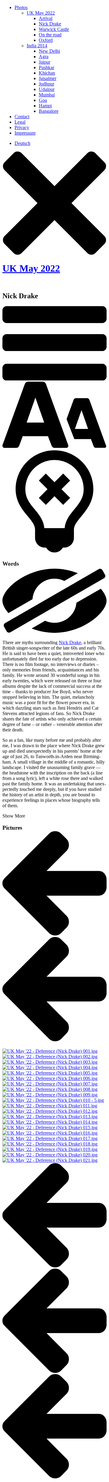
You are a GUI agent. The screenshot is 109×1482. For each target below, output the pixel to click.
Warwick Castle (54, 29)
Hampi (45, 105)
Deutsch (22, 143)
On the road (50, 34)
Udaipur (46, 89)
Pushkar (46, 67)
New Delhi (49, 51)
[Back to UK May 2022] (54, 933)
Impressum (25, 132)
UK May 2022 (41, 12)
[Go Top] (54, 1265)
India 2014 (37, 45)
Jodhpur (46, 83)
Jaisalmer (47, 78)
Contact (22, 116)
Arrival (45, 18)
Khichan (47, 72)
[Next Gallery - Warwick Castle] (54, 1039)
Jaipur (44, 62)
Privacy (22, 127)
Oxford (46, 40)
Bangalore (48, 111)
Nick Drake (50, 23)
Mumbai (47, 94)
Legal (20, 122)
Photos (21, 7)
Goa (43, 100)
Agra (43, 56)
